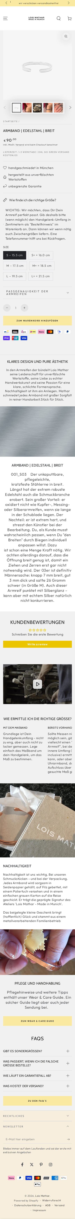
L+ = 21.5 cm (41, 276)
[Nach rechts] (68, 3)
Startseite (10, 121)
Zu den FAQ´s (37, 1101)
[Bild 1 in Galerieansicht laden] (16, 107)
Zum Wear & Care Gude (37, 1021)
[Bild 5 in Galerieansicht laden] (58, 107)
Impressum (39, 1210)
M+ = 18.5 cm (41, 265)
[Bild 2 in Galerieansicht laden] (27, 107)
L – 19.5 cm (14, 276)
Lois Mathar (42, 1195)
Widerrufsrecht (51, 1200)
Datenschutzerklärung (27, 1205)
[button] (58, 18)
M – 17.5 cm (15, 265)
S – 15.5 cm (14, 255)
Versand (20, 144)
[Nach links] (6, 3)
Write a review (37, 644)
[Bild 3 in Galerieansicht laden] (37, 107)
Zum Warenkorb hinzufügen (37, 320)
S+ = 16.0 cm (41, 255)
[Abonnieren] (69, 1139)
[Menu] (5, 18)
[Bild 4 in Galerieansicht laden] (48, 107)
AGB (48, 1205)
